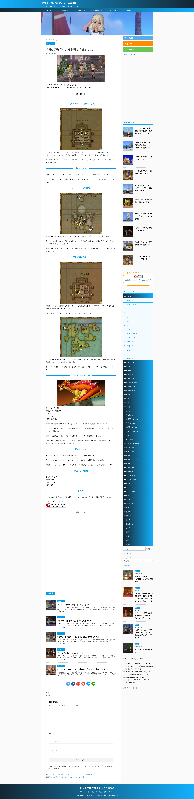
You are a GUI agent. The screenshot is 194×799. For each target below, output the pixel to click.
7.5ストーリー (130, 308)
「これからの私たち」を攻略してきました (72, 653)
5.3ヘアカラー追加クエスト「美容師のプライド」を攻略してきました (83, 669)
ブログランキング (113, 10)
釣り (127, 540)
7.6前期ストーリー (131, 304)
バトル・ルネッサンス (132, 459)
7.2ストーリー (130, 321)
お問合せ (129, 10)
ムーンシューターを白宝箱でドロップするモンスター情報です (72, 775)
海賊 (127, 508)
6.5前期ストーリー (131, 337)
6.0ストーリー (130, 358)
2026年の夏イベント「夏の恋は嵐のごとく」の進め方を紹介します (143, 145)
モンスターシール (131, 475)
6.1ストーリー (130, 354)
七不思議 (128, 483)
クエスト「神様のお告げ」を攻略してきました (74, 605)
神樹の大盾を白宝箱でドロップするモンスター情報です (143, 216)
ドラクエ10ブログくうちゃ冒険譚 (59, 3)
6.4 (49, 695)
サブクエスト (52, 692)
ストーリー (129, 296)
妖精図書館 (129, 471)
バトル (128, 366)
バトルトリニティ (131, 455)
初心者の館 (129, 415)
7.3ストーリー (130, 317)
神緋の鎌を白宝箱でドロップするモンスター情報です (69, 777)
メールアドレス (54, 742)
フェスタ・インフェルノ (133, 431)
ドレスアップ (130, 487)
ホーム (49, 10)
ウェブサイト (53, 750)
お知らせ (128, 411)
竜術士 (128, 500)
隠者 (127, 495)
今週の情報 (65, 10)
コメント (51, 708)
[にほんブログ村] (138, 282)
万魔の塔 (128, 435)
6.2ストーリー (130, 350)
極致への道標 (130, 451)
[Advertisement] (63, 528)
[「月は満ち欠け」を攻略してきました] (88, 684)
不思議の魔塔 (130, 447)
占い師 (128, 528)
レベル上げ (129, 395)
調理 (127, 532)
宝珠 (127, 403)
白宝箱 (128, 407)
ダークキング (130, 374)
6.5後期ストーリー (131, 333)
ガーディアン (130, 504)
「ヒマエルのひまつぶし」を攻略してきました (74, 621)
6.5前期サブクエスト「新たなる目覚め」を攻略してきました (79, 637)
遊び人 (128, 520)
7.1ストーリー (130, 325)
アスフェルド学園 (131, 479)
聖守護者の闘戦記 (131, 382)
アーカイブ (127, 558)
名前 (50, 733)
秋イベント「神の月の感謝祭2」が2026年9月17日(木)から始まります (143, 615)
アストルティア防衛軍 (132, 443)
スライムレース (130, 467)
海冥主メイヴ (130, 378)
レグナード (129, 370)
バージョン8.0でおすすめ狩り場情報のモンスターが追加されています (143, 130)
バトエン (128, 463)
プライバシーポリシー (131, 688)
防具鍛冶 (128, 536)
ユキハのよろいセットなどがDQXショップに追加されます (144, 579)
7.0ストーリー (130, 329)
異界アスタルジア (131, 423)
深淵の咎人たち (130, 386)
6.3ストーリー (130, 346)
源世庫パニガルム (131, 427)
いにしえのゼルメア (132, 439)
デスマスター (130, 516)
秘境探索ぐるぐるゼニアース (134, 419)
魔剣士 (128, 512)
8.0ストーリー (130, 300)
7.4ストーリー (130, 313)
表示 (85, 94)
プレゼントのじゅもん (97, 10)
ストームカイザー (131, 491)
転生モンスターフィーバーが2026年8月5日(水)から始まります (143, 187)
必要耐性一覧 (81, 10)
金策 (127, 399)
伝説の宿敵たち (130, 391)
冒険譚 (128, 544)
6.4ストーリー (130, 342)
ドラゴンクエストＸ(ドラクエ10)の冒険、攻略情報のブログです (97, 792)
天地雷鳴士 (129, 524)
